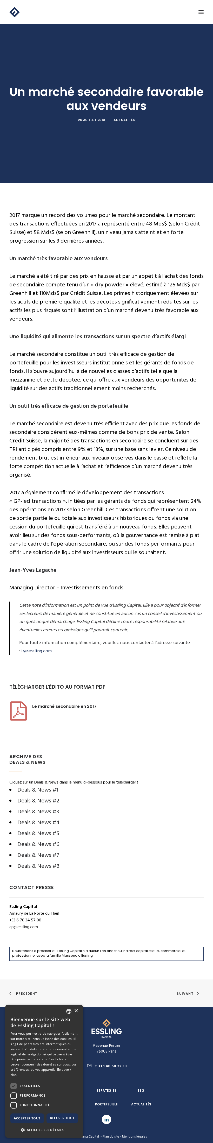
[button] (44, 1130)
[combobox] (68, 1011)
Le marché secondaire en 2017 (64, 706)
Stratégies (106, 1090)
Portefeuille (106, 1104)
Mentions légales (134, 1136)
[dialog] (44, 1071)
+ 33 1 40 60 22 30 (111, 1066)
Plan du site (111, 1136)
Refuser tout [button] (62, 1118)
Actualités (124, 120)
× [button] (76, 1011)
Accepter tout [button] (27, 1118)
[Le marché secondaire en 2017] (18, 720)
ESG (141, 1090)
